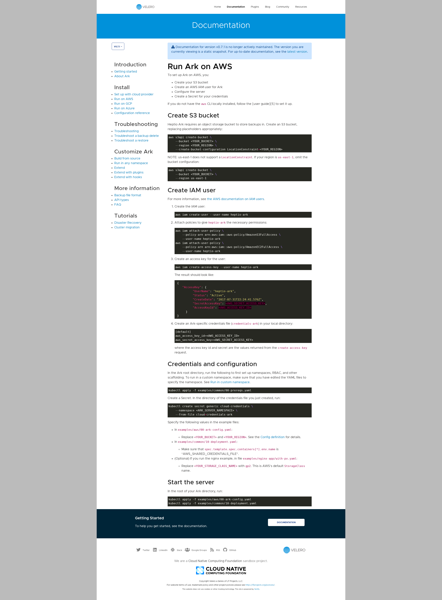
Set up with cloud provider (133, 94)
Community (282, 7)
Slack (179, 550)
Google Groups (199, 550)
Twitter (146, 550)
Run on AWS (123, 99)
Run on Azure (124, 108)
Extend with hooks (128, 177)
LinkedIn (163, 550)
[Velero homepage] (145, 6)
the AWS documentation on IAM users (235, 199)
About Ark (122, 76)
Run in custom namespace (230, 382)
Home (217, 7)
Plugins (255, 7)
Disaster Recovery (128, 222)
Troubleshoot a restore (131, 140)
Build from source (127, 158)
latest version (297, 51)
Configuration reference (132, 113)
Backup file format (127, 195)
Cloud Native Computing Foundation (215, 561)
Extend (119, 167)
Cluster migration (127, 227)
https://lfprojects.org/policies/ (260, 585)
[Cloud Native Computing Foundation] (221, 570)
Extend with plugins (128, 172)
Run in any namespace (131, 163)
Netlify (256, 589)
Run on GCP (123, 103)
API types (121, 200)
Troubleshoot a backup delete (136, 136)
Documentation (236, 7)
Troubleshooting (126, 131)
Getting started (125, 71)
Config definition (273, 437)
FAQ (117, 204)
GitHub (232, 550)
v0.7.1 (117, 47)
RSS (218, 550)
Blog (267, 7)
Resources (301, 7)
